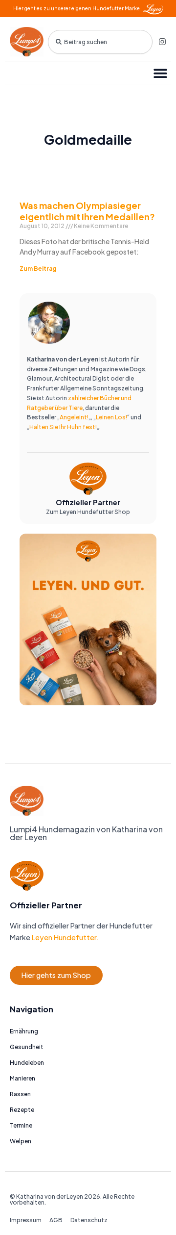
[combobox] (100, 42)
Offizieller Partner (88, 502)
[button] (160, 73)
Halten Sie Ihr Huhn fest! (63, 427)
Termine (21, 1125)
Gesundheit (27, 1047)
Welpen (20, 1141)
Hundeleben (27, 1062)
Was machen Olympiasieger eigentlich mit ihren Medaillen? (87, 211)
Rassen (20, 1094)
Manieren (22, 1078)
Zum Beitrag (38, 268)
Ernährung (24, 1031)
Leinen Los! (111, 417)
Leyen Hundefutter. (64, 937)
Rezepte (22, 1109)
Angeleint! (74, 417)
